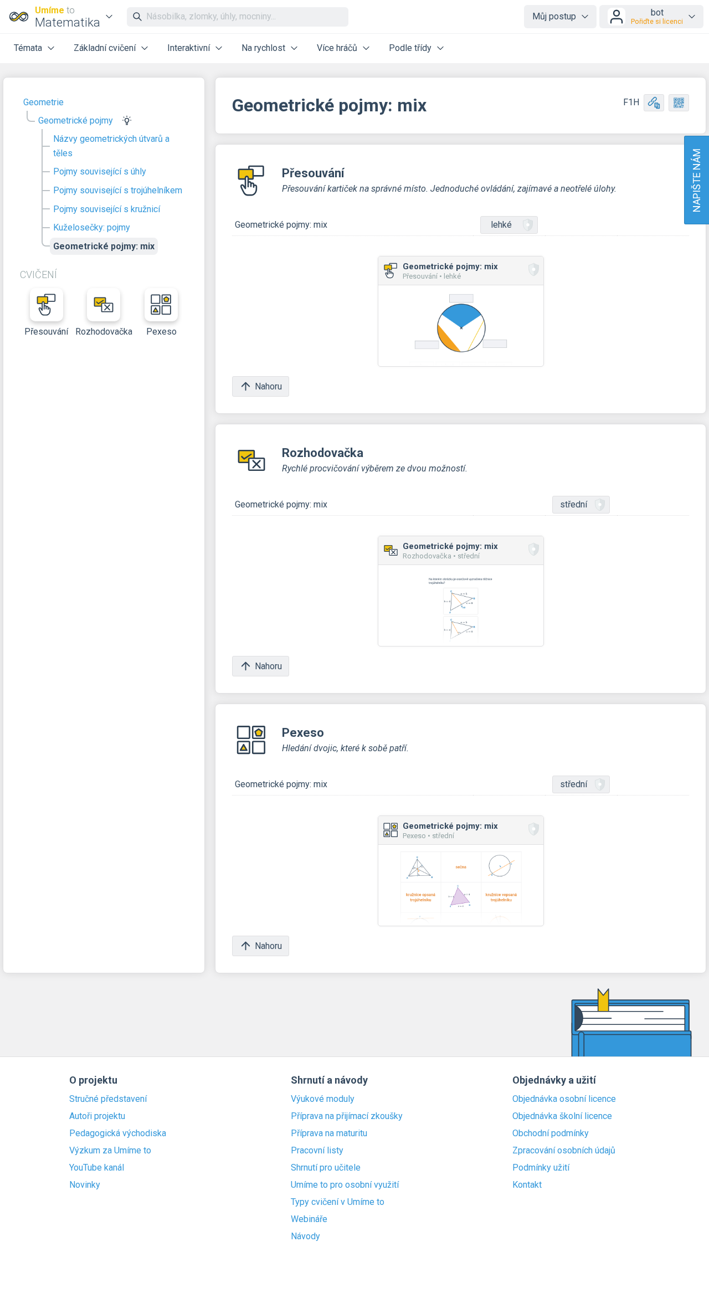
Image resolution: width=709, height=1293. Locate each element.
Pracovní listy (317, 1151)
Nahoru (268, 386)
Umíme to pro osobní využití (345, 1185)
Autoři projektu (97, 1116)
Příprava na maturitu (329, 1133)
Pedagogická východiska (117, 1133)
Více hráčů (337, 48)
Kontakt (527, 1185)
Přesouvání (46, 331)
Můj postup (554, 16)
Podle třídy (410, 48)
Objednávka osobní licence (564, 1099)
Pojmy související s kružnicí (106, 209)
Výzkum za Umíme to (110, 1151)
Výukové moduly (322, 1099)
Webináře (309, 1219)
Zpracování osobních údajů (563, 1151)
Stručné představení (108, 1099)
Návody (305, 1236)
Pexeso (161, 331)
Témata (28, 48)
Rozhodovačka (104, 331)
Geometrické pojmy (75, 120)
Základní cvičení (105, 48)
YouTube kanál (96, 1168)
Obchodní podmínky (550, 1133)
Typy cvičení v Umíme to (337, 1202)
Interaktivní (188, 48)
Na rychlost (263, 48)
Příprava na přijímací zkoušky (347, 1116)
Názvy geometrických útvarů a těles (111, 146)
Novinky (84, 1185)
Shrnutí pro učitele (326, 1168)
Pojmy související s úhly (99, 171)
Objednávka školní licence (562, 1116)
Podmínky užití (540, 1168)
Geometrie (43, 102)
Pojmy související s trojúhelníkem (117, 190)
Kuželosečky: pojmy (91, 227)
